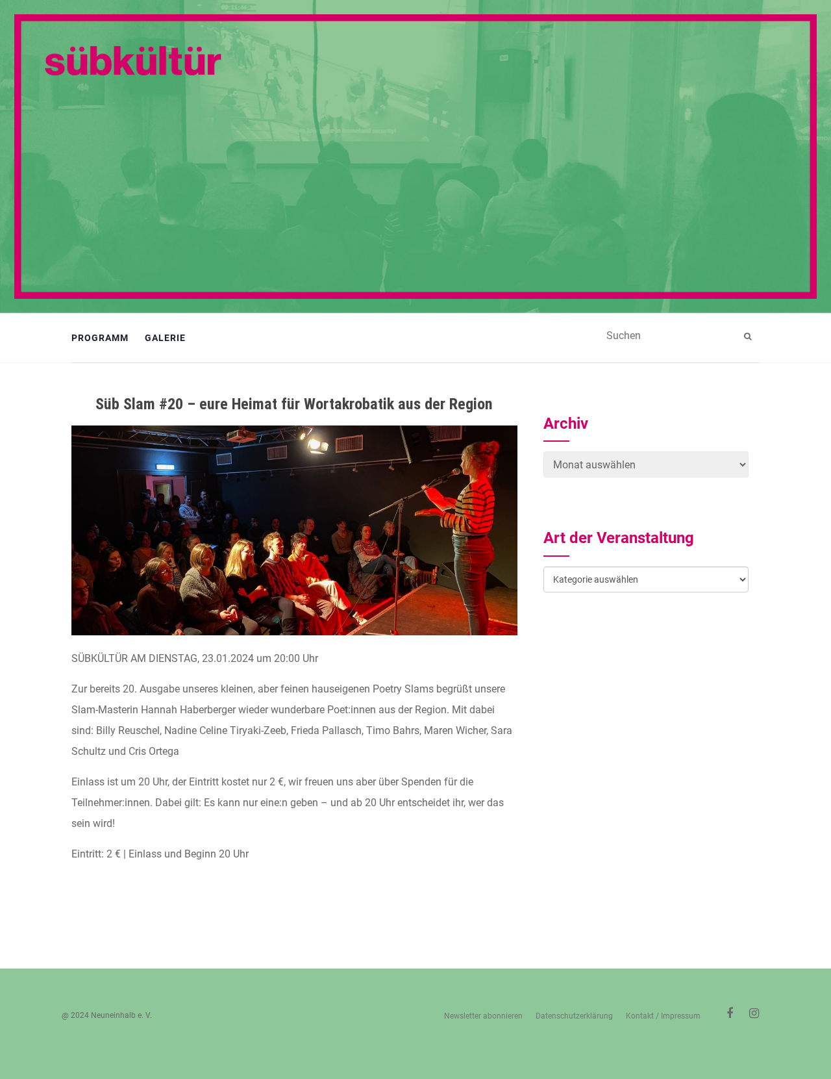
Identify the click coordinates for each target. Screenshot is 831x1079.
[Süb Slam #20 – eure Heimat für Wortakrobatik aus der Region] (294, 530)
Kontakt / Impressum (663, 1016)
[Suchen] (749, 336)
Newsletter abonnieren (483, 1016)
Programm (100, 338)
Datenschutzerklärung (574, 1016)
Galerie (165, 338)
